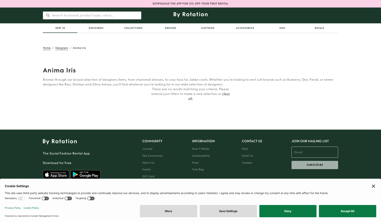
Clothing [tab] (208, 28)
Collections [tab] (133, 28)
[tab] (60, 28)
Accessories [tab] (245, 28)
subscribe (315, 165)
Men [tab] (282, 28)
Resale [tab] (319, 28)
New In (60, 28)
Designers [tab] (96, 28)
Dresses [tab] (170, 28)
